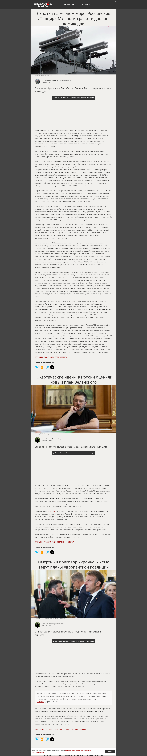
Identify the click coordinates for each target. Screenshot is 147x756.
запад (66, 729)
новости (69, 4)
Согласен (110, 751)
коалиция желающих (45, 729)
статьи (86, 4)
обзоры (64, 357)
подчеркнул (52, 511)
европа (72, 542)
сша (54, 542)
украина (39, 542)
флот (47, 357)
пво (57, 357)
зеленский (62, 542)
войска (83, 729)
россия (48, 542)
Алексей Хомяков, (55, 439)
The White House (39, 618)
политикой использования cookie (74, 750)
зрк (52, 357)
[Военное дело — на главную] (43, 4)
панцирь (39, 357)
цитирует (40, 702)
